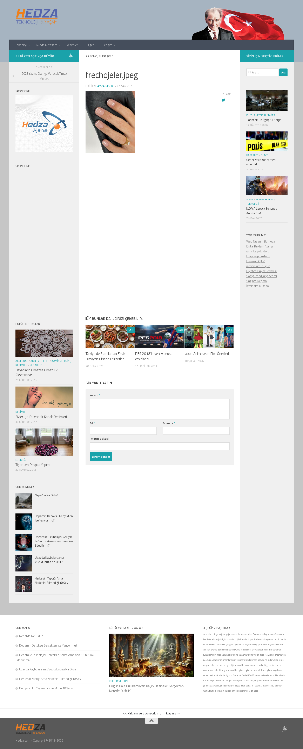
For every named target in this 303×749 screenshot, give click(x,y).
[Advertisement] (160, 210)
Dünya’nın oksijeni (242, 649)
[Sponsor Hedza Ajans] (70, 55)
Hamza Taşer (104, 86)
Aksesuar (21, 361)
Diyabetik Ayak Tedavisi (261, 271)
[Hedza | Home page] (37, 16)
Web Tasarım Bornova (260, 241)
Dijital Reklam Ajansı (259, 246)
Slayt (264, 155)
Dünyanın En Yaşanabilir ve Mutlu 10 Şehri (46, 688)
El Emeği (20, 460)
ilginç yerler (253, 654)
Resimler (72, 44)
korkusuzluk (256, 670)
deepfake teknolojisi (212, 639)
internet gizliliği (226, 665)
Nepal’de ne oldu (217, 680)
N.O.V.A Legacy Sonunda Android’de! (261, 211)
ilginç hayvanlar (240, 654)
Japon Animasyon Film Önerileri (206, 353)
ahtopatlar (207, 634)
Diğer (90, 44)
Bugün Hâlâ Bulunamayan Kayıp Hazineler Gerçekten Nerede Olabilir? (146, 688)
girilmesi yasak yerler (223, 654)
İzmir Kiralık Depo (257, 285)
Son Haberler (265, 199)
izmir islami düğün (258, 266)
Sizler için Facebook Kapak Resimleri (41, 416)
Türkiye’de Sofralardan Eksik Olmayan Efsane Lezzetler (105, 356)
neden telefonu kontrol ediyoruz (217, 675)
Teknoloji (21, 44)
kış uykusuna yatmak (272, 670)
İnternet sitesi (99, 438)
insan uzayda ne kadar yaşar (265, 660)
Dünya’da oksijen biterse (222, 649)
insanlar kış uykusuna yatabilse (237, 660)
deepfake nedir (277, 634)
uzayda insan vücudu (264, 685)
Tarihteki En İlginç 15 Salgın (264, 119)
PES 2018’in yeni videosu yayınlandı (153, 356)
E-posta (169, 423)
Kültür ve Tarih (256, 115)
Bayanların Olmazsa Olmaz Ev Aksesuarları (36, 372)
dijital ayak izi (228, 639)
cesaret (244, 634)
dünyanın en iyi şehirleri (254, 644)
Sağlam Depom (256, 281)
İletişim (107, 44)
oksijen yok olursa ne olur (261, 680)
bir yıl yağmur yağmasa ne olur (227, 634)
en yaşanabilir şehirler (262, 649)
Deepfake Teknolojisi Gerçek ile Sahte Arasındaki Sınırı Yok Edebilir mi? (54, 541)
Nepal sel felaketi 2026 (243, 675)
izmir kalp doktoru (257, 251)
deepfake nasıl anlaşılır (259, 634)
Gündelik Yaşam (46, 44)
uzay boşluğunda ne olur (221, 685)
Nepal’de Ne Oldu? (46, 495)
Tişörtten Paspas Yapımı (32, 464)
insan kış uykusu (267, 654)
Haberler (252, 155)
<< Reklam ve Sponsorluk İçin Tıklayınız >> (151, 713)
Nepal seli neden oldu (265, 675)
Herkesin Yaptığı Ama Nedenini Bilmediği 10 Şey (51, 580)
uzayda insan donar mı (243, 685)
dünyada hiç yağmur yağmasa (229, 644)
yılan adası (253, 690)
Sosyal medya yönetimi (261, 276)
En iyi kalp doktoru (258, 256)
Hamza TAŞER (255, 261)
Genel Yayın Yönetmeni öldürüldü (261, 162)
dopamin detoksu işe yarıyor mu (262, 639)
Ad (92, 423)
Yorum (95, 395)
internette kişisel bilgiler (239, 670)
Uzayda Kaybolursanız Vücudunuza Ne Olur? (49, 559)
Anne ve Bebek (40, 361)
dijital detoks (241, 639)
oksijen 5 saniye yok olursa (237, 680)
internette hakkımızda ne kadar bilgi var (253, 665)
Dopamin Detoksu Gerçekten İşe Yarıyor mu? (54, 518)
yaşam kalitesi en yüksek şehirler (233, 690)
